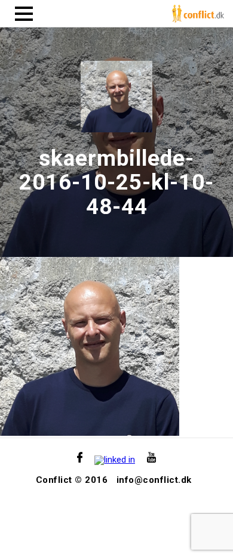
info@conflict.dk (154, 480)
